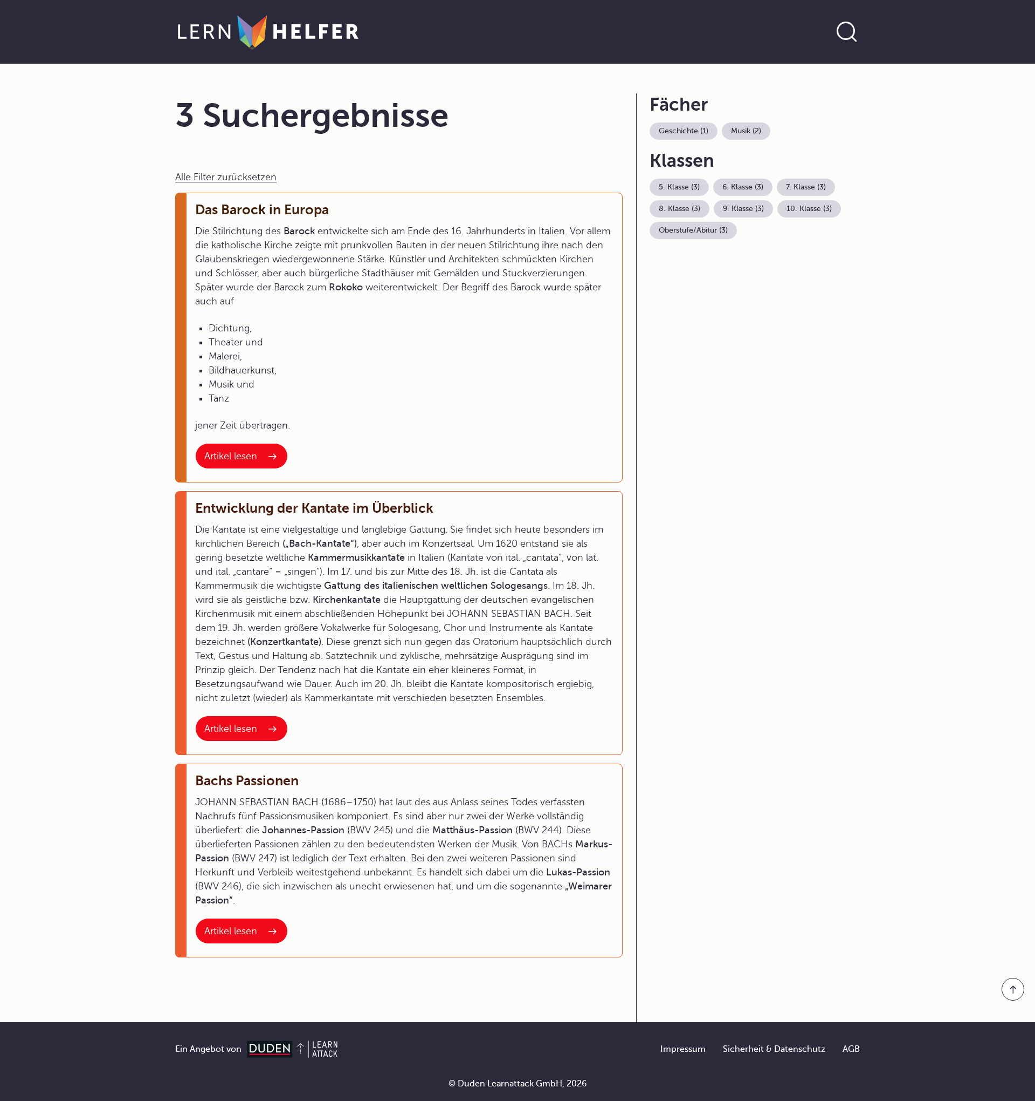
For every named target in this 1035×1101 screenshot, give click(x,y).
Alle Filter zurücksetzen (226, 177)
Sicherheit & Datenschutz (774, 1049)
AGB (851, 1049)
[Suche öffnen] (847, 32)
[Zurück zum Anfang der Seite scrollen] (1013, 989)
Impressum (683, 1049)
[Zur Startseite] (268, 32)
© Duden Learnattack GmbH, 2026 (517, 1084)
